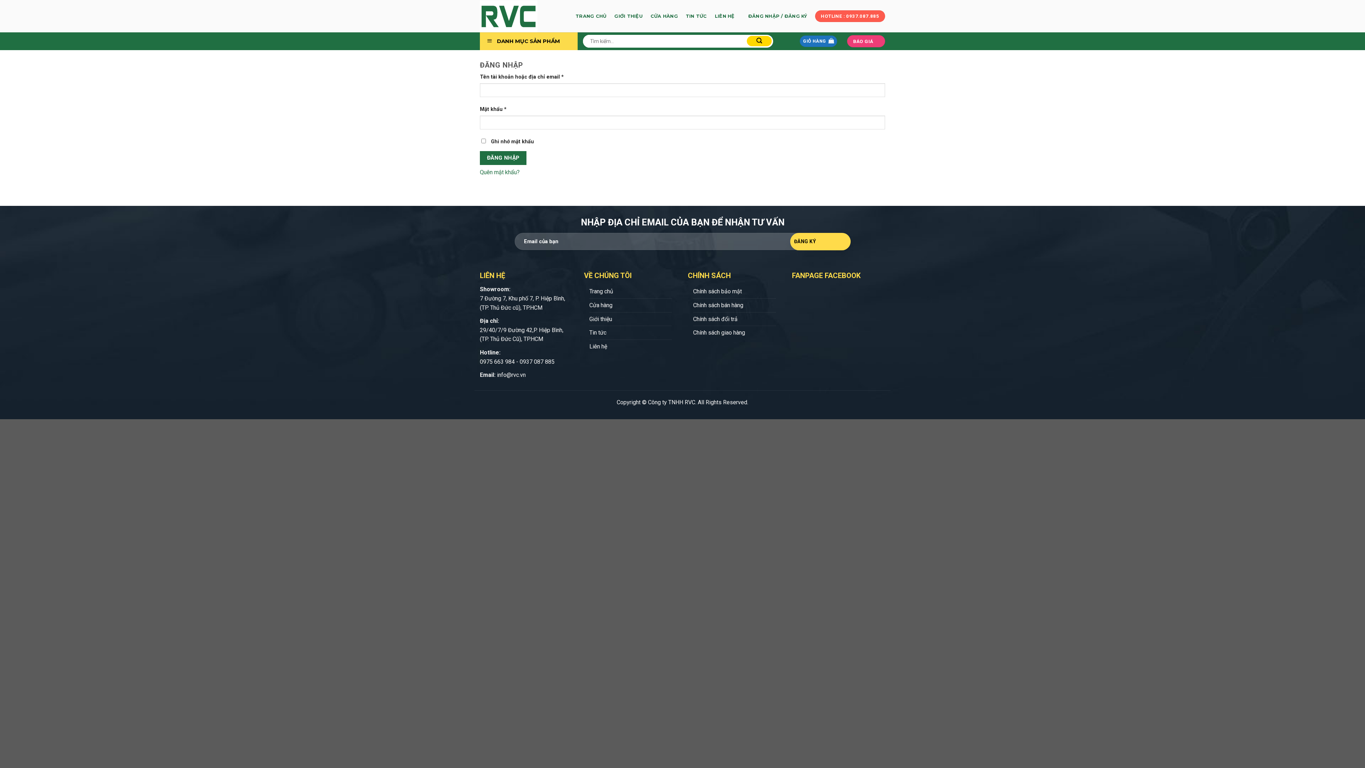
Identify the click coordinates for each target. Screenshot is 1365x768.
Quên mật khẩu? (500, 172)
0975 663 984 (497, 361)
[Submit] (759, 41)
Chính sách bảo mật (717, 291)
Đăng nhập (503, 158)
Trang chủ (591, 16)
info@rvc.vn (511, 375)
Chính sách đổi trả (715, 319)
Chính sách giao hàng (719, 332)
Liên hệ (725, 16)
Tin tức (696, 16)
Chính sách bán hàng (718, 305)
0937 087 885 (537, 361)
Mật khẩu (493, 109)
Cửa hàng (664, 16)
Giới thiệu (628, 16)
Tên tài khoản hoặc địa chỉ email (522, 77)
